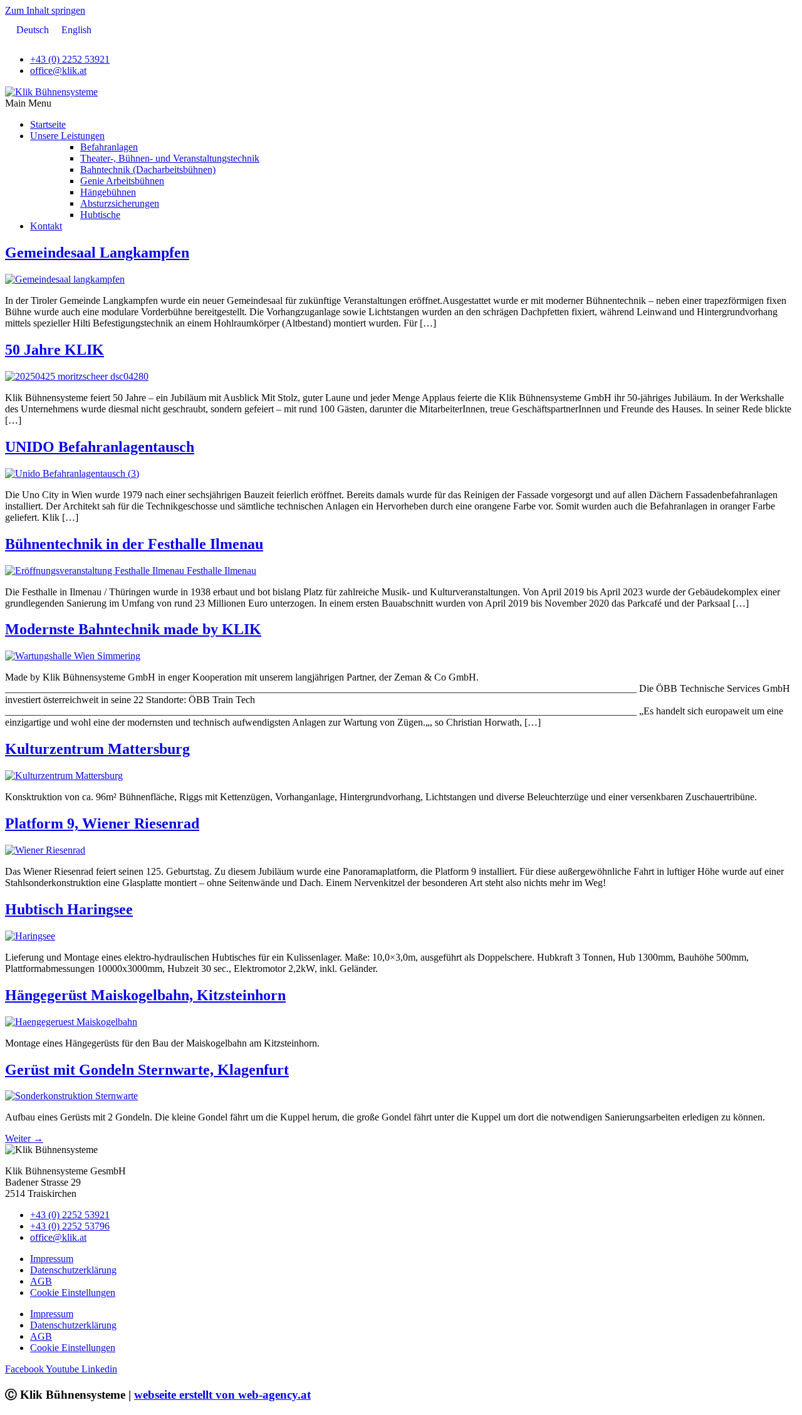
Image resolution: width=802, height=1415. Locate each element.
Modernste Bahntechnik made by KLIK (133, 629)
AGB (41, 1281)
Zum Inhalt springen (45, 10)
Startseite (48, 124)
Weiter (24, 1138)
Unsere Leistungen (67, 135)
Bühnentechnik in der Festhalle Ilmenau (134, 544)
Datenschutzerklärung (73, 1270)
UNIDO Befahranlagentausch (99, 447)
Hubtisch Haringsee (69, 909)
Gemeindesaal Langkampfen (97, 252)
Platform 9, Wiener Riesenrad (102, 823)
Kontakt (46, 226)
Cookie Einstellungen (72, 1292)
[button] (401, 103)
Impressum (51, 1258)
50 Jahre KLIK (54, 350)
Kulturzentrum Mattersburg (97, 749)
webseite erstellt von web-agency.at (222, 1394)
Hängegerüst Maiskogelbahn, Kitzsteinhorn (145, 995)
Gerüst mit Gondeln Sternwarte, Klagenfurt (147, 1070)
